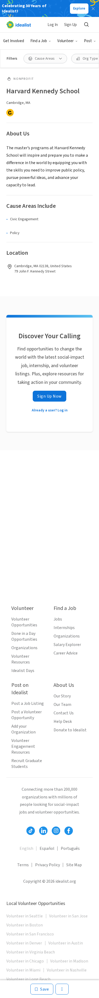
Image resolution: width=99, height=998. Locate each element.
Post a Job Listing (27, 703)
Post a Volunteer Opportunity (26, 715)
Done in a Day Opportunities (24, 636)
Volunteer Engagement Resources (23, 746)
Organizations (24, 648)
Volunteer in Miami (23, 970)
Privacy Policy (47, 865)
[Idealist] (18, 24)
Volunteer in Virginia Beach (30, 952)
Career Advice (66, 653)
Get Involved (13, 41)
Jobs (58, 619)
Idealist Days (22, 671)
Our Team (62, 704)
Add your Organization (23, 729)
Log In (53, 25)
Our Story (62, 696)
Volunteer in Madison (69, 961)
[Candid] (10, 112)
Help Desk (63, 721)
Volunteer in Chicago (25, 961)
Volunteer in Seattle (24, 916)
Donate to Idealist (70, 730)
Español (47, 848)
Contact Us (64, 713)
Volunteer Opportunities (24, 622)
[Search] (86, 25)
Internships (64, 628)
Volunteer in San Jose (68, 916)
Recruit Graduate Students (26, 764)
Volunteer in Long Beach (28, 979)
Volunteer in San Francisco (30, 934)
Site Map (74, 865)
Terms (23, 865)
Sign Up (70, 25)
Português (70, 848)
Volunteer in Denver (24, 943)
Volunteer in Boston (24, 925)
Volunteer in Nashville (67, 970)
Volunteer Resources (20, 659)
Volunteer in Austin (65, 943)
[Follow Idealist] (30, 830)
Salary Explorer (67, 645)
